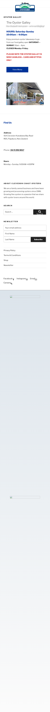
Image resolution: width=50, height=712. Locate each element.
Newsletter (8, 265)
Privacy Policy (9, 250)
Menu (26, 3)
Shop (6, 260)
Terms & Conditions (12, 255)
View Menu (17, 69)
